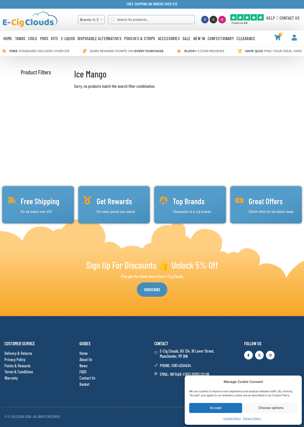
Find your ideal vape (273, 51)
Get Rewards (114, 201)
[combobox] (91, 19)
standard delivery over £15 (39, 51)
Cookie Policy (232, 418)
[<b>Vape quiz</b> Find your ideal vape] (240, 51)
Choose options (271, 408)
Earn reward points (127, 51)
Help (270, 17)
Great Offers (266, 201)
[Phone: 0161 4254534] (156, 365)
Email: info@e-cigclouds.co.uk (184, 374)
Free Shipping (40, 201)
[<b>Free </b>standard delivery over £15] (4, 51)
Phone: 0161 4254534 (175, 365)
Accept (216, 408)
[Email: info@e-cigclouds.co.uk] (156, 373)
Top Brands (189, 201)
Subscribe (152, 289)
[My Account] (294, 38)
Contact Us (290, 17)
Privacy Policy (252, 418)
